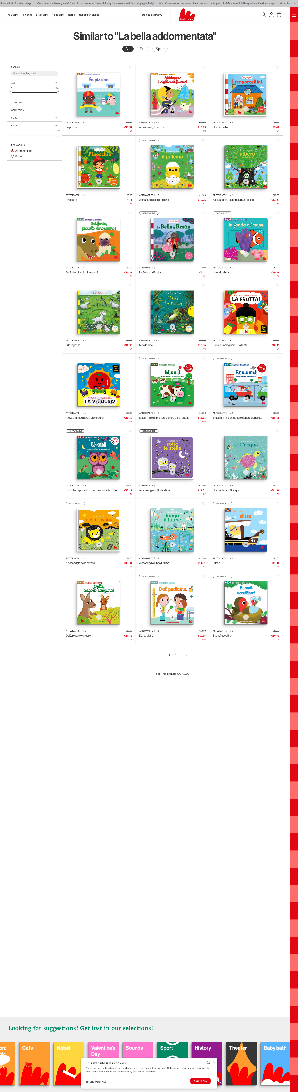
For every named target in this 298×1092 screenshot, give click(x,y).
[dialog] (149, 1073)
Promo (19, 156)
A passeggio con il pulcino (154, 199)
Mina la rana (146, 345)
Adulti (71, 14)
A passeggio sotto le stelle (154, 490)
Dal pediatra (146, 635)
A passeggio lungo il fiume (154, 563)
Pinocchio (71, 199)
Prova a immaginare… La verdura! (85, 417)
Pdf (143, 48)
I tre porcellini (220, 127)
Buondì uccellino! (222, 635)
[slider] (11, 92)
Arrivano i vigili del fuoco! (153, 127)
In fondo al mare (222, 272)
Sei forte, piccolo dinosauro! (82, 272)
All (128, 48)
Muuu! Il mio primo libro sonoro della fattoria (164, 417)
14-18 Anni (58, 14)
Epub (160, 48)
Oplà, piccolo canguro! (78, 635)
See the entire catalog (172, 674)
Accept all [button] (200, 1080)
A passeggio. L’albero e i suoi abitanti (234, 199)
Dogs (249, 1048)
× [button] (213, 1062)
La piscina (71, 127)
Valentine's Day (48, 1051)
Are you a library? (152, 14)
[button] (96, 1082)
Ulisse (216, 563)
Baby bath (219, 1048)
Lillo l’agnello (73, 345)
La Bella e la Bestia (150, 272)
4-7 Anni (27, 14)
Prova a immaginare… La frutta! (230, 345)
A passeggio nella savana (80, 563)
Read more (151, 1071)
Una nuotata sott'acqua (226, 490)
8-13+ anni (42, 14)
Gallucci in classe (89, 14)
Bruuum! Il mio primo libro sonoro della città (237, 417)
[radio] (128, 49)
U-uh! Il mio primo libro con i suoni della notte (91, 490)
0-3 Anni (13, 14)
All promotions (23, 151)
